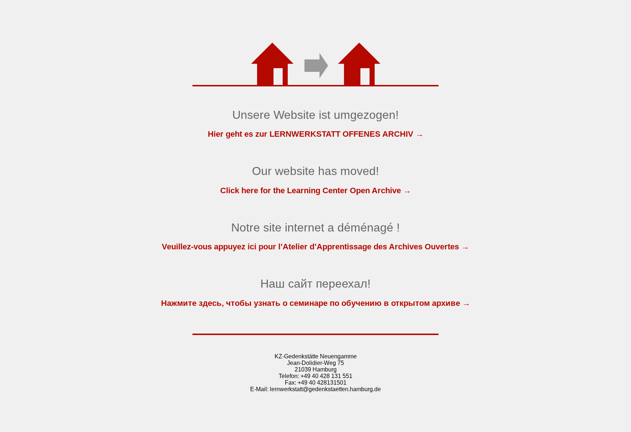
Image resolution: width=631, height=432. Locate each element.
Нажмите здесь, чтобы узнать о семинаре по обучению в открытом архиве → (315, 303)
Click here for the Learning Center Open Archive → (315, 190)
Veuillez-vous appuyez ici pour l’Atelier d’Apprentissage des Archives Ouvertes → (315, 246)
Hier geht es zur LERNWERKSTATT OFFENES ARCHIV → (316, 134)
